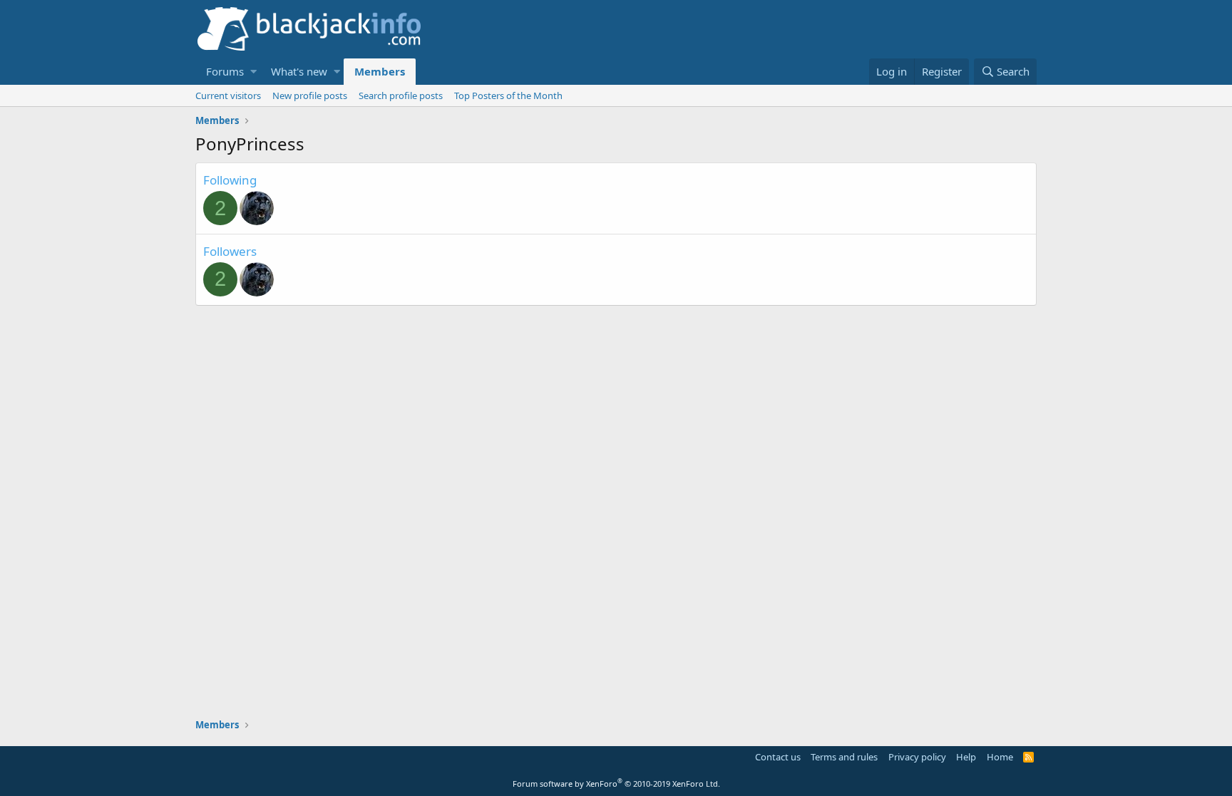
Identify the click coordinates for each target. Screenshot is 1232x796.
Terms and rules (844, 756)
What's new (299, 71)
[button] (253, 71)
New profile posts (309, 95)
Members (379, 71)
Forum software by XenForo (616, 783)
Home (1000, 756)
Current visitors (228, 95)
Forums (225, 71)
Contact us (778, 756)
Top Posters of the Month (508, 95)
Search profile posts (401, 95)
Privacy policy (917, 756)
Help (966, 756)
